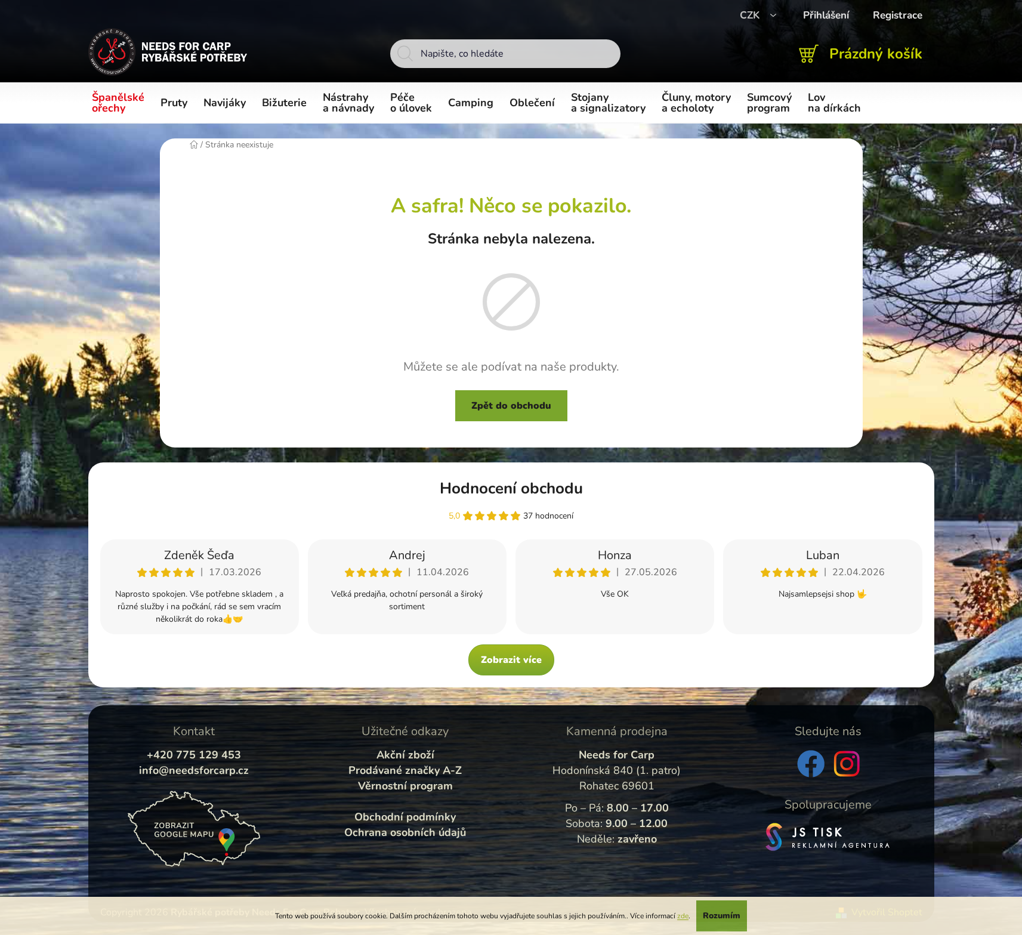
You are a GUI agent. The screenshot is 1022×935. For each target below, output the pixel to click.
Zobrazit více (511, 659)
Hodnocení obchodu (511, 488)
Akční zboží (405, 755)
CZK (751, 15)
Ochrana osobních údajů (405, 832)
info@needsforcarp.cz (194, 770)
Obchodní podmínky (405, 817)
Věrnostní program (405, 786)
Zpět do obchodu (511, 405)
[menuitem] (120, 103)
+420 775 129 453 (194, 755)
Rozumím (721, 915)
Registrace (897, 15)
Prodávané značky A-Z (405, 770)
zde (682, 916)
